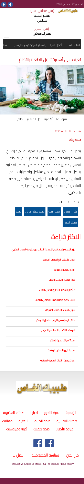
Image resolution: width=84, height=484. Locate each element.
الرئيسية (70, 412)
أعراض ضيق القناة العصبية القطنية (57, 360)
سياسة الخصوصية (45, 455)
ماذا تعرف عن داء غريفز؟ (62, 279)
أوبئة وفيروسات (16, 429)
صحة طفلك (41, 429)
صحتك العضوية (13, 412)
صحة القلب (54, 211)
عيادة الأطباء (64, 429)
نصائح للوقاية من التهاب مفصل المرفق (55, 320)
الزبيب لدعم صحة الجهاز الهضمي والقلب (55, 299)
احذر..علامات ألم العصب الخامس (58, 259)
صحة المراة (42, 421)
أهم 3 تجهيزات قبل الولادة (61, 350)
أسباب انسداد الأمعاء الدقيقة (60, 309)
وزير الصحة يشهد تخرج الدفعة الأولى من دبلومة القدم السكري (43, 249)
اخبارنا (34, 412)
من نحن (72, 455)
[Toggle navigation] (6, 39)
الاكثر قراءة (66, 237)
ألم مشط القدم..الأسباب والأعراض (58, 330)
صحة (18, 211)
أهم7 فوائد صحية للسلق (62, 340)
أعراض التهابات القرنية (64, 269)
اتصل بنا (18, 455)
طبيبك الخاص (70, 222)
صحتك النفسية (66, 421)
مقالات (7, 421)
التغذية (23, 421)
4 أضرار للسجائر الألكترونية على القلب (57, 289)
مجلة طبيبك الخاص (34, 211)
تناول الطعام (70, 211)
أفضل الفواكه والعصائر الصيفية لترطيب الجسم (41, 45)
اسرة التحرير (52, 412)
